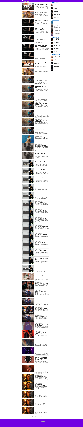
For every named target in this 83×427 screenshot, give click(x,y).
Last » (41, 416)
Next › (39, 416)
